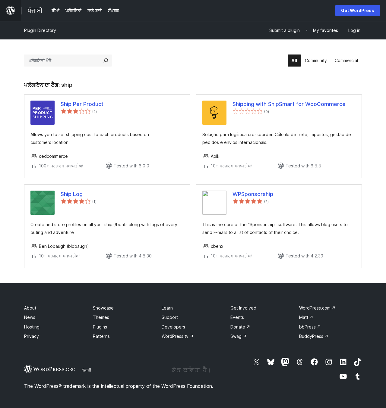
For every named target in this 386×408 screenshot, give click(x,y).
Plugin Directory (40, 30)
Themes (101, 317)
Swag (238, 336)
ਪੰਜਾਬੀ (86, 370)
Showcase (103, 307)
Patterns (101, 336)
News (29, 317)
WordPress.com (317, 307)
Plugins (100, 326)
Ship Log (72, 194)
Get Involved (243, 307)
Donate (240, 326)
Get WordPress (357, 10)
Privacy (31, 336)
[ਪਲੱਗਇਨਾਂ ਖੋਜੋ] (106, 61)
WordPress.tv (178, 336)
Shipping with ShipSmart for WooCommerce (289, 104)
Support (170, 317)
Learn (167, 307)
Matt (306, 317)
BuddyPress (313, 336)
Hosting (32, 326)
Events (237, 317)
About (30, 307)
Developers (173, 326)
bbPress (310, 326)
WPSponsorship (253, 194)
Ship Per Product (82, 104)
